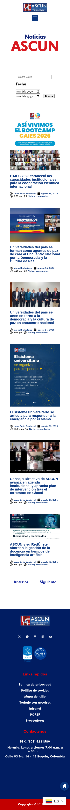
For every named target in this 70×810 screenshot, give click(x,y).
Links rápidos (35, 674)
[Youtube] (50, 636)
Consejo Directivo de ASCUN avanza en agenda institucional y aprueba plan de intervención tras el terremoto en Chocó (34, 486)
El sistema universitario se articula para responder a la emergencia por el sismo (33, 415)
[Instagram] (35, 636)
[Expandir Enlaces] (64, 786)
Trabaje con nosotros (35, 702)
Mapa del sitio (35, 696)
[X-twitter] (19, 636)
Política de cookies (35, 690)
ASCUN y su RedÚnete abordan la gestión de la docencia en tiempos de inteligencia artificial (30, 549)
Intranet (35, 708)
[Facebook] (27, 636)
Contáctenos (35, 731)
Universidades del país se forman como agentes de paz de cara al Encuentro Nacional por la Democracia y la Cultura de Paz (35, 254)
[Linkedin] (43, 636)
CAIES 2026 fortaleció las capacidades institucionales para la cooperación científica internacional (34, 181)
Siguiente (48, 582)
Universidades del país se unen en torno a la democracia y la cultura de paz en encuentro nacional (32, 317)
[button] (35, 18)
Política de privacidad (35, 684)
